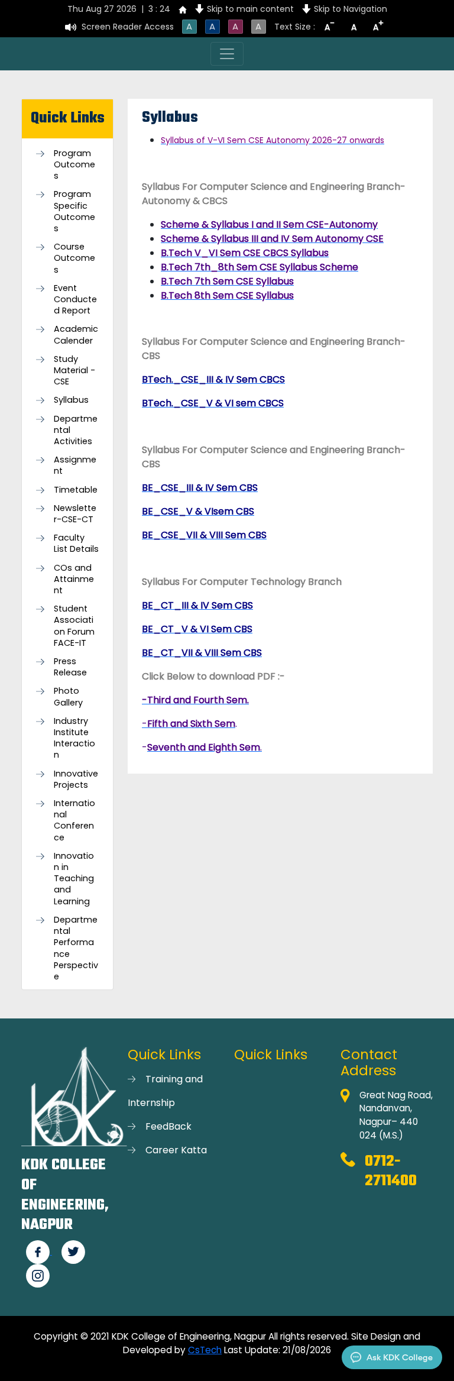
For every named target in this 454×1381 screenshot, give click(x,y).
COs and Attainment (74, 579)
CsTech (205, 1350)
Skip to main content (250, 9)
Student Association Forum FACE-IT (74, 626)
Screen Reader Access (128, 27)
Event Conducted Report (75, 299)
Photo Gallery (68, 696)
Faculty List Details (76, 543)
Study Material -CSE (74, 370)
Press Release (70, 667)
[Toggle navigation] (227, 54)
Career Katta (176, 1150)
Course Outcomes (74, 258)
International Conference (74, 820)
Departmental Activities (76, 430)
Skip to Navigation (350, 9)
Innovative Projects (76, 779)
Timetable (76, 490)
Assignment (75, 465)
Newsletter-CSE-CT (75, 514)
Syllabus (71, 400)
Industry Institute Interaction (74, 738)
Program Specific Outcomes (74, 211)
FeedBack (168, 1126)
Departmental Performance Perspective (76, 948)
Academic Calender (76, 335)
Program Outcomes (74, 165)
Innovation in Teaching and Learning (74, 878)
